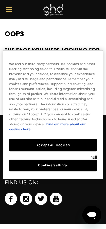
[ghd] (53, 13)
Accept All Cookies (53, 145)
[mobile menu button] (9, 9)
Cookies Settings (53, 165)
